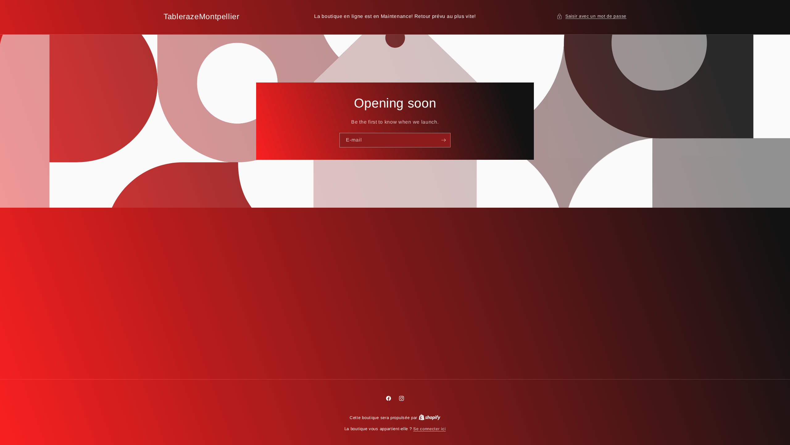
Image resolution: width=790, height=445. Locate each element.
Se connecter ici (429, 428)
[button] (591, 16)
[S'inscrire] (443, 140)
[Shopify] (429, 417)
